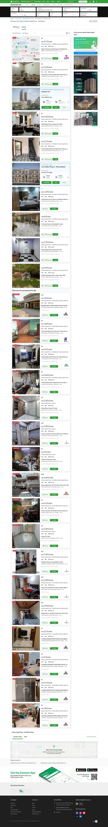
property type (67, 8)
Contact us (13, 805)
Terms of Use (14, 813)
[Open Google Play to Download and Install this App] (92, 771)
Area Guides (37, 1)
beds (38, 13)
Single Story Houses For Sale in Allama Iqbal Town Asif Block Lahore (24, 763)
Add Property (35, 813)
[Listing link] (41, 48)
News (33, 805)
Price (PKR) (13, 13)
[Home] (11, 1)
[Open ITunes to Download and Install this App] (81, 771)
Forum (34, 807)
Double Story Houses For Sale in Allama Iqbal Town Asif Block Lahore (54, 763)
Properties (16, 1)
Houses (24, 27)
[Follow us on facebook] (77, 814)
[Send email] (42, 58)
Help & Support (14, 809)
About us (13, 803)
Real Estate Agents (36, 811)
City (21, 8)
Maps (47, 1)
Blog (43, 1)
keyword (66, 13)
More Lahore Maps (91, 736)
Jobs (12, 807)
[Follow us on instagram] (81, 814)
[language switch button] (90, 2)
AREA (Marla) (83, 8)
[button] (14, 10)
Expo (33, 809)
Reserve (47, 107)
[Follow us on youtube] (84, 814)
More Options (84, 13)
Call (56, 58)
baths (52, 13)
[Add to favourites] (38, 59)
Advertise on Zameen (16, 811)
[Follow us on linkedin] (81, 817)
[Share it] (36, 59)
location (39, 8)
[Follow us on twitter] (77, 817)
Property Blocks (26, 1)
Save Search (94, 21)
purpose (13, 8)
